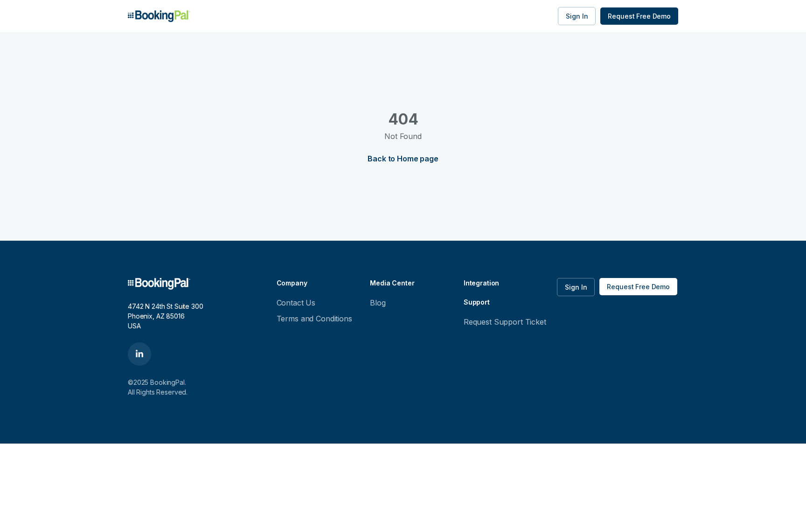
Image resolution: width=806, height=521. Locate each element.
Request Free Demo (639, 16)
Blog (377, 302)
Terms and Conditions (314, 318)
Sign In (577, 16)
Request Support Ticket (505, 321)
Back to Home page (403, 158)
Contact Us (296, 302)
